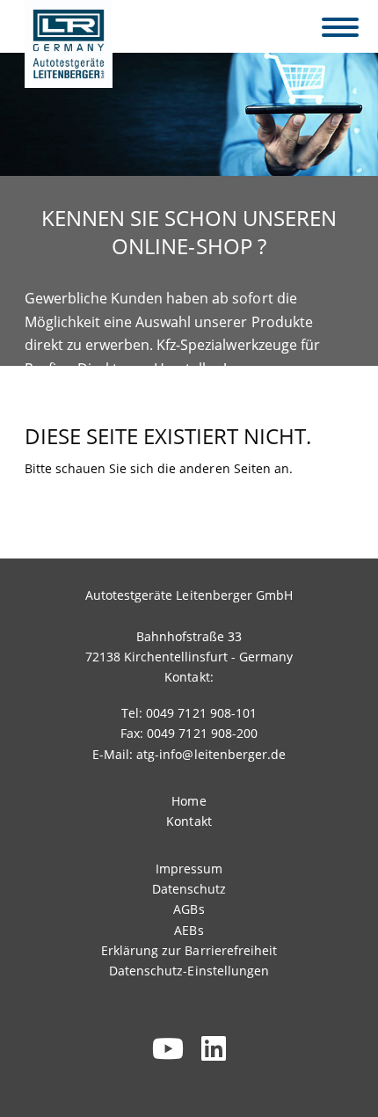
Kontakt (188, 821)
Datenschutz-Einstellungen (188, 970)
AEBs (188, 930)
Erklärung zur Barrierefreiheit (188, 950)
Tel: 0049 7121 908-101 (188, 713)
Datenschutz (189, 888)
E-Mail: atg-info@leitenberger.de (189, 754)
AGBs (188, 909)
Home (188, 800)
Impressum (189, 868)
